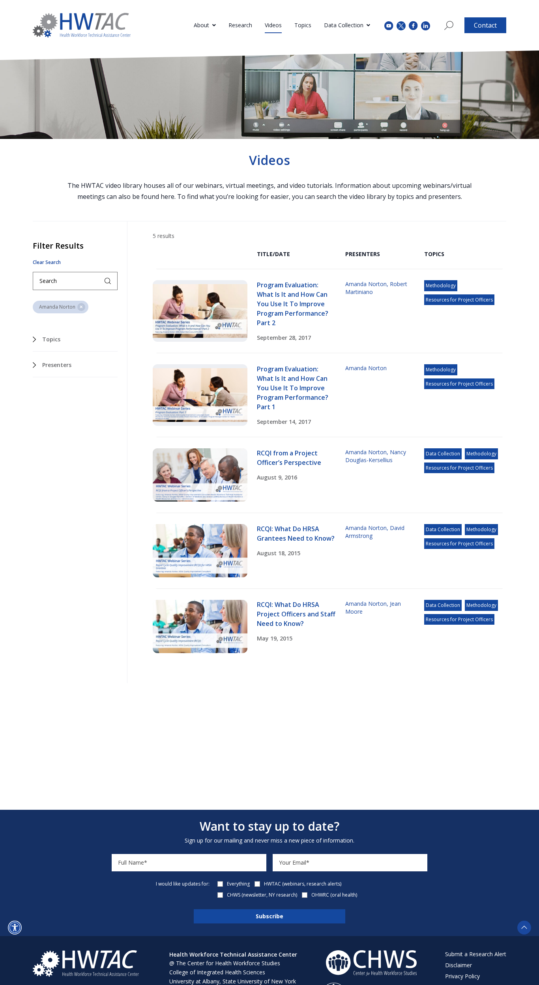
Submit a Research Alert (475, 954)
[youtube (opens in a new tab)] (388, 25)
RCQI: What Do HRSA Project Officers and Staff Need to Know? (296, 614)
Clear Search (47, 262)
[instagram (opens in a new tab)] (425, 25)
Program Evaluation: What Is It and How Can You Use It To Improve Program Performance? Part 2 (292, 304)
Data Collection (343, 25)
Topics (302, 25)
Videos (273, 25)
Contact (485, 25)
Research (240, 25)
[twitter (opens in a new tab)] (401, 25)
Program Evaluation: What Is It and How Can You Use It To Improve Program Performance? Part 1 (292, 388)
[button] (15, 927)
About (201, 25)
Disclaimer (458, 965)
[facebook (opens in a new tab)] (413, 25)
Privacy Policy (462, 976)
